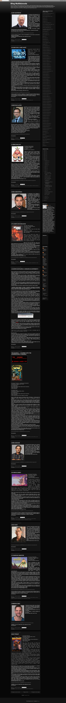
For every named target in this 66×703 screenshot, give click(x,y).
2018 (45, 200)
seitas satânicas (33, 436)
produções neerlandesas (46, 104)
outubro (46, 163)
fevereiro (46, 197)
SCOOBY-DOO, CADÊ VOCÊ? (18, 47)
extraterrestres (29, 518)
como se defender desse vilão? (47, 24)
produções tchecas (46, 126)
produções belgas (45, 55)
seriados (18, 186)
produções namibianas (46, 102)
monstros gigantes (29, 185)
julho (45, 167)
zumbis (44, 145)
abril (45, 171)
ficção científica (26, 262)
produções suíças (45, 121)
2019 (45, 159)
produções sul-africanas (46, 123)
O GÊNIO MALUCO (16, 144)
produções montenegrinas (47, 101)
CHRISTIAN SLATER (16, 105)
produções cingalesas (46, 64)
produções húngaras (46, 80)
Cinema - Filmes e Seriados (44, 280)
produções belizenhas (46, 56)
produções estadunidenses (32, 262)
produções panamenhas (46, 109)
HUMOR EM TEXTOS (45, 276)
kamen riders (45, 37)
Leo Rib (49, 205)
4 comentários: (17, 184)
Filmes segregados (45, 272)
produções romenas (46, 115)
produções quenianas (46, 113)
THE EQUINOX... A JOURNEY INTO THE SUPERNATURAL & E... (48, 186)
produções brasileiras (46, 58)
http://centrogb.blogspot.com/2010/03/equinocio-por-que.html (20, 431)
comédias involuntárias (46, 22)
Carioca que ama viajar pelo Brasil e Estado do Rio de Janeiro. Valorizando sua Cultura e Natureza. (45, 261)
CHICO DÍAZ (14, 524)
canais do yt (44, 19)
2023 (45, 154)
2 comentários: (17, 261)
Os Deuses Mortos (45, 293)
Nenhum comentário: (18, 39)
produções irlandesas (46, 85)
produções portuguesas (46, 112)
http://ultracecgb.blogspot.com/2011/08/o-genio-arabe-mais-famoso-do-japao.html (23, 180)
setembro (46, 164)
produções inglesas (46, 83)
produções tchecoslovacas (47, 128)
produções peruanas (46, 110)
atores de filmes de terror (18, 40)
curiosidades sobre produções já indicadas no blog (48, 29)
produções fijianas (45, 74)
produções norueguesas (46, 107)
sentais (44, 134)
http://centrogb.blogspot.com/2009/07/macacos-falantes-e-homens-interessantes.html (24, 257)
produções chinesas (46, 63)
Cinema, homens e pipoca (44, 254)
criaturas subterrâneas (46, 27)
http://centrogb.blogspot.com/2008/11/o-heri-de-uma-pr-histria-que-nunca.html (23, 589)
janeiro (46, 198)
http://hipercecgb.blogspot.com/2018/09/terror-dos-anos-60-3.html (21, 682)
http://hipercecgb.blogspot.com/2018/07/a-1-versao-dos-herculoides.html (22, 510)
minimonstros (13, 519)
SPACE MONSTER (44, 268)
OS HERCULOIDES (16, 472)
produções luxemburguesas (47, 93)
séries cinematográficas (46, 139)
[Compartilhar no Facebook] (25, 39)
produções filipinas (45, 75)
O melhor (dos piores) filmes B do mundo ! (45, 285)
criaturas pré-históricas (27, 597)
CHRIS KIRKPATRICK (16, 191)
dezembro (46, 160)
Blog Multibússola (19, 4)
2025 (45, 151)
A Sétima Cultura (44, 290)
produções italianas (46, 88)
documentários (45, 31)
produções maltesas (46, 96)
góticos (44, 36)
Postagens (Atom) (26, 695)
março (46, 196)
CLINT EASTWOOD (16, 12)
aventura (22, 185)
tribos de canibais (45, 142)
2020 (45, 158)
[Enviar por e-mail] (22, 39)
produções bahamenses (46, 53)
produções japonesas (35, 185)
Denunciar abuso (45, 298)
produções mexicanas (46, 99)
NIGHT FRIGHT (15, 634)
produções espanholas (46, 69)
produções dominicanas (46, 66)
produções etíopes (45, 72)
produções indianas (46, 82)
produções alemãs (45, 47)
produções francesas (46, 77)
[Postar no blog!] (23, 39)
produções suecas (45, 120)
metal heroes (45, 39)
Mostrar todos (45, 295)
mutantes (24, 688)
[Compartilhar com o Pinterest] (25, 39)
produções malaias (46, 94)
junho (46, 168)
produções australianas (46, 50)
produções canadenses (46, 61)
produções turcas (45, 129)
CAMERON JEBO (15, 603)
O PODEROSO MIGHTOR (17, 555)
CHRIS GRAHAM (15, 442)
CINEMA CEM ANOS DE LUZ (45, 250)
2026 (45, 150)
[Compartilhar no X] (24, 39)
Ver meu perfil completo (46, 232)
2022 (45, 155)
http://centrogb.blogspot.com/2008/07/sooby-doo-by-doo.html (20, 92)
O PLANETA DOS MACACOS (18, 223)
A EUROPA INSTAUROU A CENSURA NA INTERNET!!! (24, 269)
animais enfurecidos (18, 185)
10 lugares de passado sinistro (47, 13)
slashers (44, 140)
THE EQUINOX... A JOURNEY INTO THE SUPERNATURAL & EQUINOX (21, 353)
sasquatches (45, 131)
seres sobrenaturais (14, 186)
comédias (25, 185)
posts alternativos (17, 347)
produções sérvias (45, 118)
